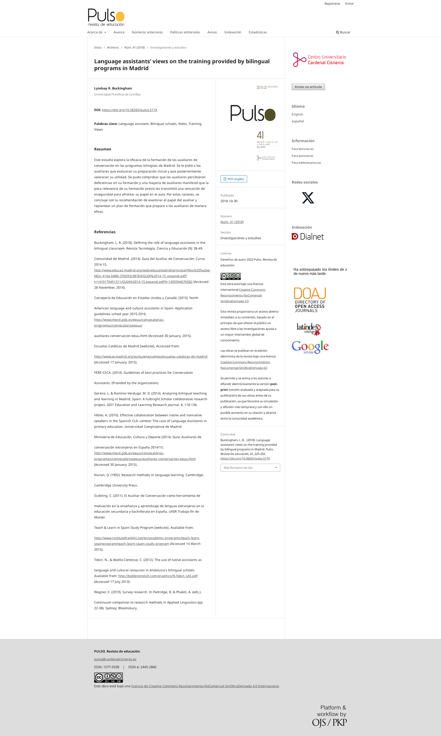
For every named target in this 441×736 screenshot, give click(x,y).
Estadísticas (258, 32)
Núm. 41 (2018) (134, 47)
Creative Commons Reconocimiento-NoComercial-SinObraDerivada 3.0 (242, 295)
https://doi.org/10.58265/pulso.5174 (129, 110)
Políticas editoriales (185, 32)
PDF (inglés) (235, 179)
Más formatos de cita (238, 468)
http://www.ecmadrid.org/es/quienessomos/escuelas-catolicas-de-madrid (150, 356)
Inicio (98, 47)
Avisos (212, 32)
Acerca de (95, 32)
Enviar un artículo (308, 87)
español (298, 121)
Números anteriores (147, 32)
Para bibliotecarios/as (306, 163)
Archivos (113, 47)
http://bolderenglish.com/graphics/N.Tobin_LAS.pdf (158, 576)
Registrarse (332, 3)
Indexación (232, 32)
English (297, 114)
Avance (118, 32)
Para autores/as (302, 156)
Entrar (349, 3)
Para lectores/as (303, 149)
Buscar (345, 32)
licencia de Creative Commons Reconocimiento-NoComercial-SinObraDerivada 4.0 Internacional (205, 686)
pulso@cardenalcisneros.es (115, 659)
